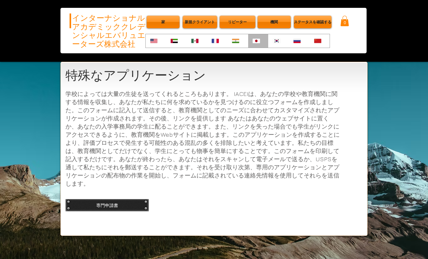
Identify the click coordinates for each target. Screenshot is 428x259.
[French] (217, 41)
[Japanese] (258, 41)
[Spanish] (196, 41)
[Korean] (278, 41)
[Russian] (299, 41)
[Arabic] (176, 41)
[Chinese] (319, 41)
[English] (156, 41)
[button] (312, 22)
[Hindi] (237, 41)
